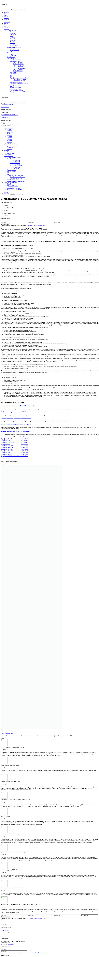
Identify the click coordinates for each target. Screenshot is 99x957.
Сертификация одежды (16, 82)
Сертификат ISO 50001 (7, 454)
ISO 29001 (12, 41)
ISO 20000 (12, 38)
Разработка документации (14, 85)
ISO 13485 (12, 37)
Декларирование (14, 72)
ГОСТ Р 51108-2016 (18, 66)
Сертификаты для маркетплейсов (19, 78)
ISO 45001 (12, 43)
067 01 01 (5, 107)
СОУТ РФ (12, 51)
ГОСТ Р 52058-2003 (18, 65)
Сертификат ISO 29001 (7, 450)
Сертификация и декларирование (11, 57)
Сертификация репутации (14, 47)
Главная (6, 192)
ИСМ (11, 36)
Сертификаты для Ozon (19, 80)
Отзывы (6, 13)
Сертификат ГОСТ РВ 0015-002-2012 (11, 456)
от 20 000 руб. (24, 444)
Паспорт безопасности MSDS (18, 92)
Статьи (5, 15)
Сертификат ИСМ (5, 444)
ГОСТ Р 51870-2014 (18, 62)
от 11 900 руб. (24, 439)
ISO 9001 (12, 31)
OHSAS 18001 (13, 34)
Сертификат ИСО (11, 30)
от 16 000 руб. (24, 445)
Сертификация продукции (17, 59)
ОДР (11, 48)
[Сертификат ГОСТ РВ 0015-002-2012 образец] (31, 552)
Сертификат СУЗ (14, 50)
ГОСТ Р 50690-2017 (18, 69)
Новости (6, 16)
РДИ (11, 76)
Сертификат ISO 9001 (6, 439)
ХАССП (12, 86)
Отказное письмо (14, 73)
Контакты (6, 19)
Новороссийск (7, 193)
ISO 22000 (12, 40)
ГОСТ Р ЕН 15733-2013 (19, 68)
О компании (7, 12)
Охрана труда (13, 55)
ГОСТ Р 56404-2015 (18, 64)
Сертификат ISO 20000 (7, 447)
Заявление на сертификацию (8, 733)
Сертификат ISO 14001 (7, 440)
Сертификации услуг (15, 61)
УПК (11, 54)
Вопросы (6, 18)
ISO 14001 (12, 33)
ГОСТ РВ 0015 (14, 45)
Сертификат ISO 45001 (7, 452)
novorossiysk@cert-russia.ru (7, 104)
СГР (11, 75)
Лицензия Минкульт (15, 87)
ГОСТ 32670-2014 (18, 71)
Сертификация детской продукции (19, 83)
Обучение (9, 52)
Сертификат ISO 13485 (7, 445)
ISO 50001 (12, 44)
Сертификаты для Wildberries (20, 79)
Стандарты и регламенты (16, 90)
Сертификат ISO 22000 (7, 449)
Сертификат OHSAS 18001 (8, 442)
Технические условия (15, 89)
